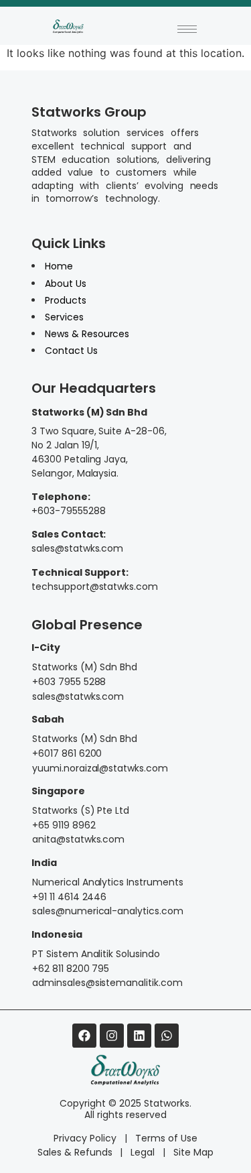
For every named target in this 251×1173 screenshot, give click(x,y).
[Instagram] (112, 1036)
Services (64, 317)
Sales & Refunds (74, 1152)
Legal (143, 1152)
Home (59, 266)
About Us (65, 283)
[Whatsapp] (167, 1036)
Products (65, 300)
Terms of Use (166, 1138)
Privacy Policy (85, 1138)
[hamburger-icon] (187, 29)
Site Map (193, 1152)
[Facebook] (84, 1036)
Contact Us (71, 350)
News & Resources (87, 334)
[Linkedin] (139, 1036)
